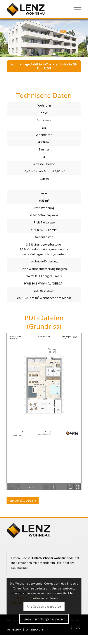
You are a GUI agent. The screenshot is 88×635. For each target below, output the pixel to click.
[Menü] (75, 9)
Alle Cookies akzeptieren (44, 606)
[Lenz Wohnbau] (36, 9)
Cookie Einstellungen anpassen (44, 619)
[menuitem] (75, 9)
